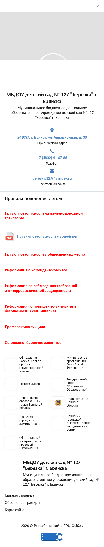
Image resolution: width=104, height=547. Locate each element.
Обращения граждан (22, 503)
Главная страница (19, 496)
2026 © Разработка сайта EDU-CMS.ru (52, 526)
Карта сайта (14, 510)
